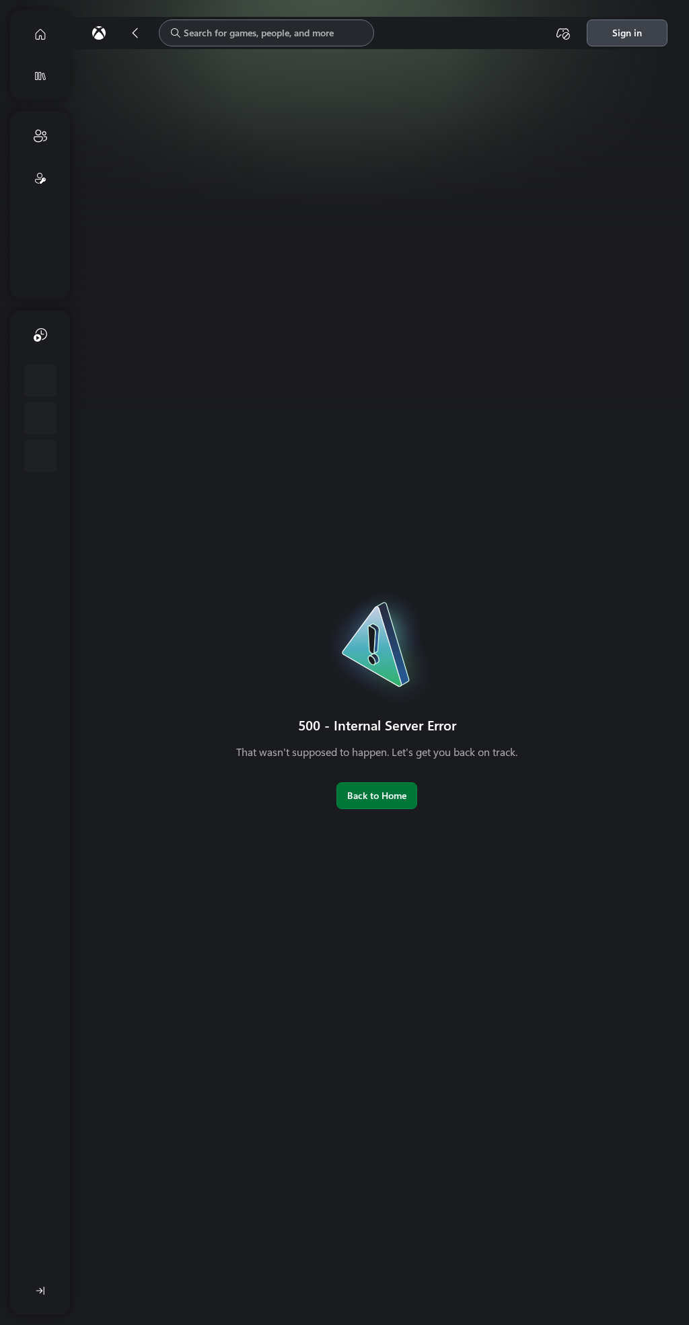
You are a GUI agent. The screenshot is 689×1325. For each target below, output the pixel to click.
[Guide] (99, 33)
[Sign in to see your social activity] (40, 178)
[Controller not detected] (563, 33)
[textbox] (266, 33)
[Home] (40, 34)
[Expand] (40, 1291)
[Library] (40, 76)
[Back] (135, 33)
